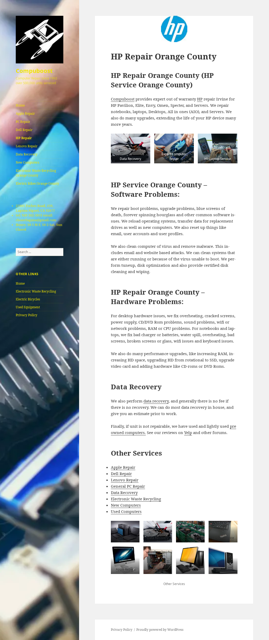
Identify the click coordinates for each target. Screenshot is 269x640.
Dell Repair (24, 130)
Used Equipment (28, 307)
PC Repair (23, 121)
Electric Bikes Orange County (37, 183)
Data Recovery (27, 154)
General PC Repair (128, 486)
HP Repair (24, 138)
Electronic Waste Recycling (36, 291)
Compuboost (34, 70)
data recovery (156, 401)
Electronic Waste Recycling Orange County (36, 173)
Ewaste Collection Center (190, 537)
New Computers (27, 162)
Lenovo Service (223, 538)
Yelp (188, 432)
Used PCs (223, 569)
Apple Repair (25, 113)
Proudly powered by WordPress (159, 629)
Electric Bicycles (28, 299)
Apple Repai (124, 569)
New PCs (190, 569)
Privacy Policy (26, 315)
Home (20, 105)
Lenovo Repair (27, 146)
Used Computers (126, 511)
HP (200, 99)
